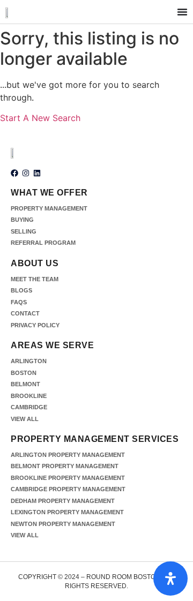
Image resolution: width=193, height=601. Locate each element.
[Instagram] (25, 173)
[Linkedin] (37, 173)
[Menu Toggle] (182, 11)
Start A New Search (40, 117)
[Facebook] (14, 173)
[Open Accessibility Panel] (170, 578)
